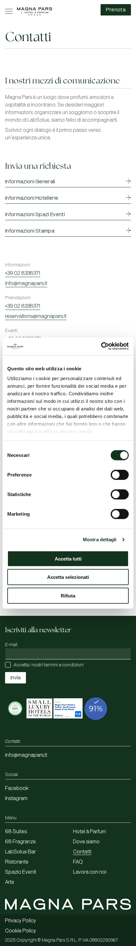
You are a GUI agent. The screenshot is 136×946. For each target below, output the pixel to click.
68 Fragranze (20, 842)
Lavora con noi (89, 872)
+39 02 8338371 (22, 273)
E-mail (11, 644)
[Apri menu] (9, 11)
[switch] (120, 475)
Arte (9, 882)
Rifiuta (68, 595)
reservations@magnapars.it (35, 316)
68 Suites (16, 831)
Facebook (16, 788)
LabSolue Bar (20, 852)
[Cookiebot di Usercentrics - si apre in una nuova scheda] (101, 346)
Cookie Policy (20, 931)
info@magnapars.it (26, 283)
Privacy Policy (20, 921)
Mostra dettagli (100, 539)
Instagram (16, 798)
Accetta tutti (68, 558)
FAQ (78, 862)
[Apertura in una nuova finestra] (15, 722)
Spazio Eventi (20, 872)
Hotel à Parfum (89, 831)
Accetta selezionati (68, 577)
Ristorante (16, 862)
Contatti (82, 852)
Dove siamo (86, 842)
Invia (15, 678)
